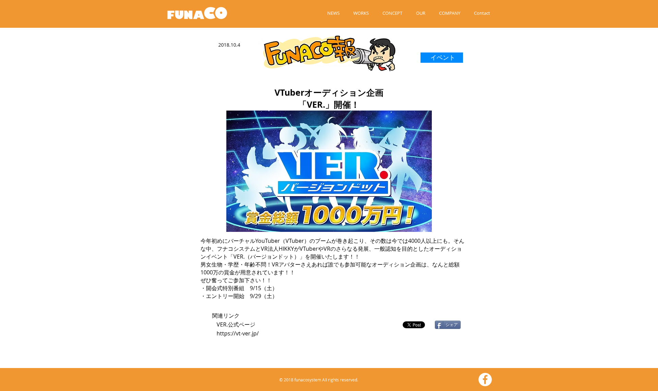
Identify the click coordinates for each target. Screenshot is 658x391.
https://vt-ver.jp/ (238, 333)
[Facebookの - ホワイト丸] (485, 379)
